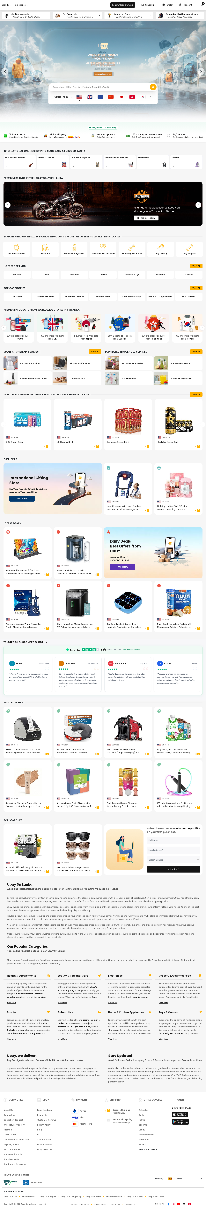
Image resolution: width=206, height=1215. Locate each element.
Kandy (141, 1129)
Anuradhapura (146, 1134)
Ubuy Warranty (11, 1159)
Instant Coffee (45, 296)
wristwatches (18, 1033)
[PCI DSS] (10, 1182)
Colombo (143, 1110)
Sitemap (8, 1129)
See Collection (148, 215)
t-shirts (11, 1030)
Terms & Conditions (80, 1204)
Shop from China (114, 1196)
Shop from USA (10, 1196)
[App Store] (180, 1115)
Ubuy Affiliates (44, 1144)
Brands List (42, 1115)
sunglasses (35, 1033)
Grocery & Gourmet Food (175, 975)
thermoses (114, 1030)
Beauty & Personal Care (73, 975)
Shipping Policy (11, 1144)
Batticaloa (143, 1139)
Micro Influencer (12, 1149)
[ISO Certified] (31, 1182)
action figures (166, 1033)
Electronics (115, 975)
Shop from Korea (93, 1196)
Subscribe (172, 869)
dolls (180, 1033)
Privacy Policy (100, 1204)
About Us (8, 1110)
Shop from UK (28, 1196)
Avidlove (103, 274)
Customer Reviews (46, 1120)
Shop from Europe (156, 1196)
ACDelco (131, 274)
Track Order (10, 1134)
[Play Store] (180, 1122)
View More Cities (147, 1149)
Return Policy (43, 1124)
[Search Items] (153, 87)
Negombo (143, 1124)
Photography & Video (160, 296)
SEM (160, 274)
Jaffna (141, 1120)
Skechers (17, 274)
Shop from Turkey (135, 1196)
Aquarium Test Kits (17, 296)
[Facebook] (168, 1204)
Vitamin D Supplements (103, 296)
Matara (142, 1144)
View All (196, 266)
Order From (61, 96)
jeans (23, 1030)
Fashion (12, 1012)
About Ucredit (44, 1139)
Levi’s (14, 1026)
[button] (149, 5)
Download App (45, 1110)
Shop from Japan (48, 1196)
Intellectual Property (14, 1124)
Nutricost (43, 997)
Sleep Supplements (189, 296)
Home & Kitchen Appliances (126, 1012)
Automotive (65, 1012)
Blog (39, 1129)
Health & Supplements (21, 975)
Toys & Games (168, 1012)
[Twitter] (184, 1204)
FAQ (39, 1134)
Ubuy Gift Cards (45, 1149)
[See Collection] (103, 204)
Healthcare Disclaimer (15, 1164)
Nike (44, 1023)
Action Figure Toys (74, 296)
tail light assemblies (80, 1026)
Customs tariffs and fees (16, 1139)
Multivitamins (131, 296)
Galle (141, 1115)
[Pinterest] (189, 1204)
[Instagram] (173, 1204)
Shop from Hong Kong (71, 1196)
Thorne (45, 274)
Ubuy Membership (13, 1154)
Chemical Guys (74, 274)
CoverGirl (189, 274)
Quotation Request (13, 1120)
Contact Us (9, 1115)
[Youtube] (178, 1204)
